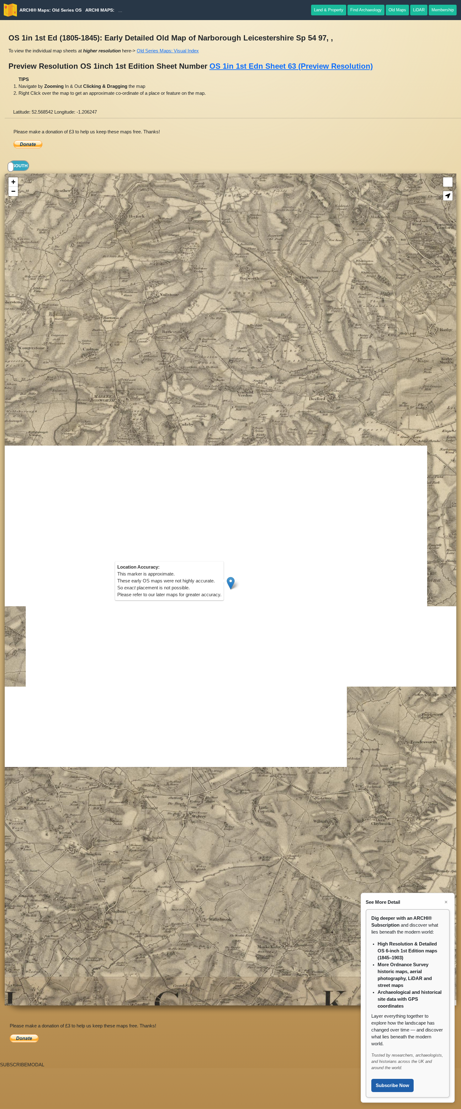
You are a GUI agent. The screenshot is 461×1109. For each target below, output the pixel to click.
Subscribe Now (392, 1085)
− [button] (13, 191)
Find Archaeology (366, 10)
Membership (443, 10)
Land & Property (328, 10)
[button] (448, 196)
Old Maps (397, 10)
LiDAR (419, 10)
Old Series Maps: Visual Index (168, 50)
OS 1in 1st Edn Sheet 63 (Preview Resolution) (291, 66)
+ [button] (13, 182)
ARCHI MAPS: (99, 10)
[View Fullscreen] (448, 182)
